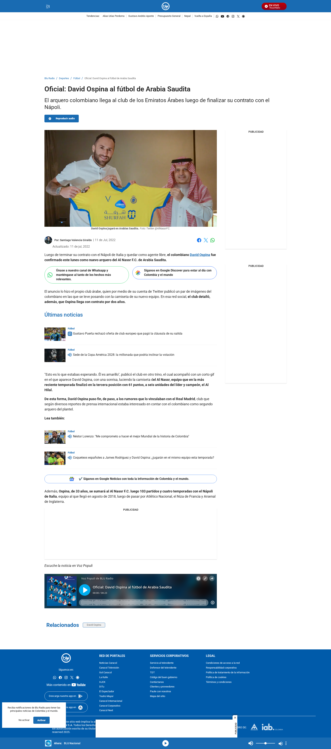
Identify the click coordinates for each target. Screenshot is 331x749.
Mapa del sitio (157, 696)
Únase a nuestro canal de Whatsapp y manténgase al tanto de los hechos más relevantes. (83, 275)
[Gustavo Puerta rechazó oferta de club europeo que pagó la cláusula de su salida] (55, 334)
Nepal (187, 16)
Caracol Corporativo (109, 705)
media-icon (165, 743)
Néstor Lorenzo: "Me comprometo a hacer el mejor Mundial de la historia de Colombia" (131, 436)
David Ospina (200, 255)
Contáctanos (157, 682)
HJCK (102, 682)
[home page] (166, 6)
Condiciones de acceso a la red (223, 663)
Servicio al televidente (162, 663)
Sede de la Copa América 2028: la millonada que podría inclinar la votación (123, 355)
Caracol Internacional (110, 701)
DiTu (101, 687)
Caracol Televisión (109, 668)
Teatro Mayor (106, 696)
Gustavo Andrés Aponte (141, 16)
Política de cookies (216, 677)
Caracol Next (106, 710)
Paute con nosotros (160, 691)
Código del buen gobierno (163, 677)
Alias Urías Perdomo (114, 16)
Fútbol (76, 78)
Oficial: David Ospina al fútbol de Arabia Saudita (110, 78)
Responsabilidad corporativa (221, 668)
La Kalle (103, 677)
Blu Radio (49, 78)
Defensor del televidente (163, 668)
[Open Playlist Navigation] (286, 743)
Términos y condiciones (219, 682)
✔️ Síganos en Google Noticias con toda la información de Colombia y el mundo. (134, 479)
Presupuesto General (169, 16)
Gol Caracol (105, 672)
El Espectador (106, 691)
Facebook (199, 242)
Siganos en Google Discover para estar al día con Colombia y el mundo (177, 273)
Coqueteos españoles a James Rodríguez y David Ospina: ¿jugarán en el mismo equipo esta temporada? (143, 457)
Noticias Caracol (108, 663)
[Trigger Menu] (47, 6)
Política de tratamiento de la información (228, 672)
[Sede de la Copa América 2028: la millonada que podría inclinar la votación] (55, 355)
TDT (152, 672)
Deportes (64, 78)
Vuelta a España (203, 16)
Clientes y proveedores (162, 687)
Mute (250, 743)
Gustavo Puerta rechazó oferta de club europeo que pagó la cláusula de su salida (127, 333)
